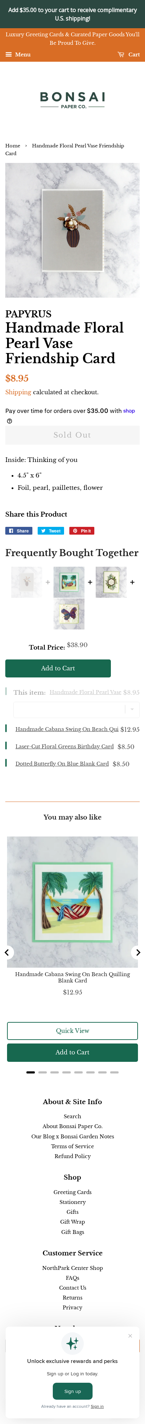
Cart (133, 54)
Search (72, 1116)
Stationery (72, 1202)
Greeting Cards (72, 1192)
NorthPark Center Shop (72, 1268)
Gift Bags (72, 1232)
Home (12, 145)
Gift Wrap (72, 1222)
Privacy (72, 1307)
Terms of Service (72, 1146)
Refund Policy (73, 1156)
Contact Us (72, 1288)
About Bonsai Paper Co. (73, 1126)
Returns (72, 1298)
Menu (22, 54)
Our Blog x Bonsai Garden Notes (72, 1136)
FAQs (72, 1278)
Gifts (72, 1212)
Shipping (18, 392)
